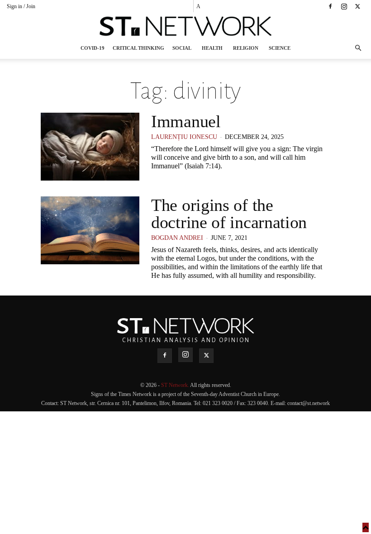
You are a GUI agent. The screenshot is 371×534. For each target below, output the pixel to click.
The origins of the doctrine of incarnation (229, 213)
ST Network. (175, 385)
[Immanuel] (90, 147)
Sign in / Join (21, 6)
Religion (245, 48)
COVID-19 (93, 48)
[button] (358, 48)
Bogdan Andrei (177, 237)
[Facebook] (330, 6)
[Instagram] (344, 6)
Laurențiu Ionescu (184, 137)
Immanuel (186, 121)
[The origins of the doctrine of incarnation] (90, 230)
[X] (357, 6)
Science (279, 48)
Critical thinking (138, 48)
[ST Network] (185, 26)
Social (181, 48)
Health (212, 48)
